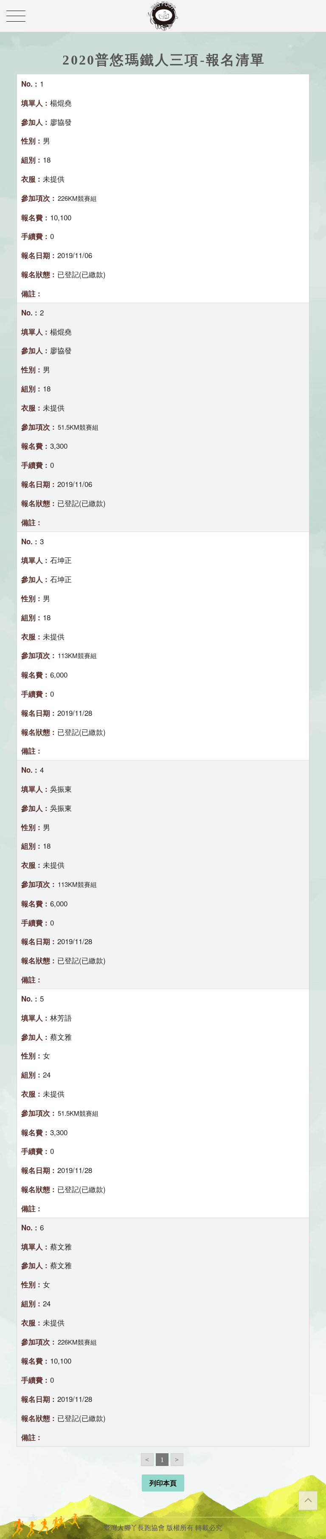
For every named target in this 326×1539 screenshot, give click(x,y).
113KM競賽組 (77, 655)
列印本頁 (163, 1483)
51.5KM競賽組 (78, 426)
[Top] (308, 1500)
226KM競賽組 (77, 198)
